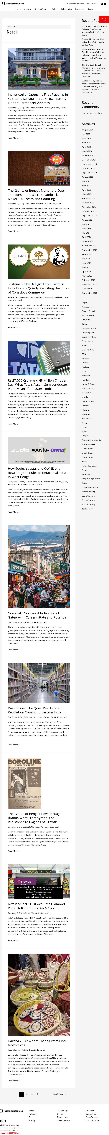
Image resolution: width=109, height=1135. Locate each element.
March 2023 (87, 276)
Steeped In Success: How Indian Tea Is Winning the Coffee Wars (93, 42)
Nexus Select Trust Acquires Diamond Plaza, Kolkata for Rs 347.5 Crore (36, 906)
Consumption (31, 393)
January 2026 (87, 155)
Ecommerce (29, 717)
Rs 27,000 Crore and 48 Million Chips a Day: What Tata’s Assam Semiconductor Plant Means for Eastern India (37, 384)
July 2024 (86, 224)
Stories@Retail (40, 9)
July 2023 (86, 258)
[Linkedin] (101, 3)
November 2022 (89, 284)
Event (10, 1050)
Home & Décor (58, 297)
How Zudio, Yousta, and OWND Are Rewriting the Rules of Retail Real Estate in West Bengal (38, 472)
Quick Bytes (87, 448)
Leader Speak (88, 401)
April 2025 (86, 190)
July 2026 (86, 134)
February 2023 (88, 280)
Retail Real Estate (16, 484)
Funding (86, 380)
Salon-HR (86, 474)
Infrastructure (61, 393)
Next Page (59, 1094)
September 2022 (89, 293)
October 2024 (88, 211)
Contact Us (79, 9)
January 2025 (87, 203)
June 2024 (86, 228)
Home (18, 9)
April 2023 (86, 271)
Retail (64, 482)
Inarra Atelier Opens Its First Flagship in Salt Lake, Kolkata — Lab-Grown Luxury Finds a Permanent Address (38, 98)
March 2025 (87, 194)
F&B (84, 354)
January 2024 (88, 241)
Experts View (88, 350)
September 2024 (89, 215)
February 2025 (88, 198)
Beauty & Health (89, 311)
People (85, 435)
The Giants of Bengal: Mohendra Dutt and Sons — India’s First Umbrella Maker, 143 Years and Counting (36, 194)
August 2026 (87, 130)
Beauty (32, 1120)
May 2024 (86, 233)
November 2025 (89, 164)
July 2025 (86, 181)
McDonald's (87, 418)
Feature (85, 367)
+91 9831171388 (92, 4)
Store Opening (88, 491)
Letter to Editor (93, 1120)
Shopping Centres (90, 487)
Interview (86, 393)
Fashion (39, 107)
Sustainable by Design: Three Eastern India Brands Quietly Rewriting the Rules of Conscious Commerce (38, 288)
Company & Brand (27, 107)
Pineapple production (92, 440)
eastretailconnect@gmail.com (11, 1128)
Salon (84, 470)
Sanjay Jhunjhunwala (91, 478)
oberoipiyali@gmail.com (8, 1130)
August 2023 (87, 254)
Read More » (13, 138)
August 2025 (87, 177)
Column (85, 324)
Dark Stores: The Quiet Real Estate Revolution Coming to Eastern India (34, 710)
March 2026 (87, 151)
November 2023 (89, 246)
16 (37, 1094)
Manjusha (86, 414)
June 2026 (86, 138)
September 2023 (89, 250)
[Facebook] (105, 3)
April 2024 (86, 237)
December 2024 (89, 207)
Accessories (13, 107)
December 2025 (89, 160)
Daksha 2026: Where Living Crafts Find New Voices (37, 1043)
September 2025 (89, 173)
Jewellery (55, 107)
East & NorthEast (46, 393)
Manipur (86, 410)
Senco (84, 483)
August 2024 (87, 220)
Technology (25, 396)
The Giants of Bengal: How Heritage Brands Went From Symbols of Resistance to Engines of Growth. (34, 817)
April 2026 (86, 147)
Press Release (92, 1117)
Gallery (55, 9)
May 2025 (86, 185)
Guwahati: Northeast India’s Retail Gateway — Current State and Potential (37, 615)
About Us (90, 1110)
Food (84, 371)
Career (90, 9)
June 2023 (86, 263)
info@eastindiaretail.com (75, 4)
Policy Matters (88, 444)
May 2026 (86, 142)
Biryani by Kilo (88, 315)
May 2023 (86, 267)
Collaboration (66, 9)
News (10, 396)
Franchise (86, 375)
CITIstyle (86, 320)
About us (27, 9)
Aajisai (84, 302)
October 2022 (88, 288)
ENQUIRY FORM (104, 19)
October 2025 (88, 168)
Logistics (39, 717)
